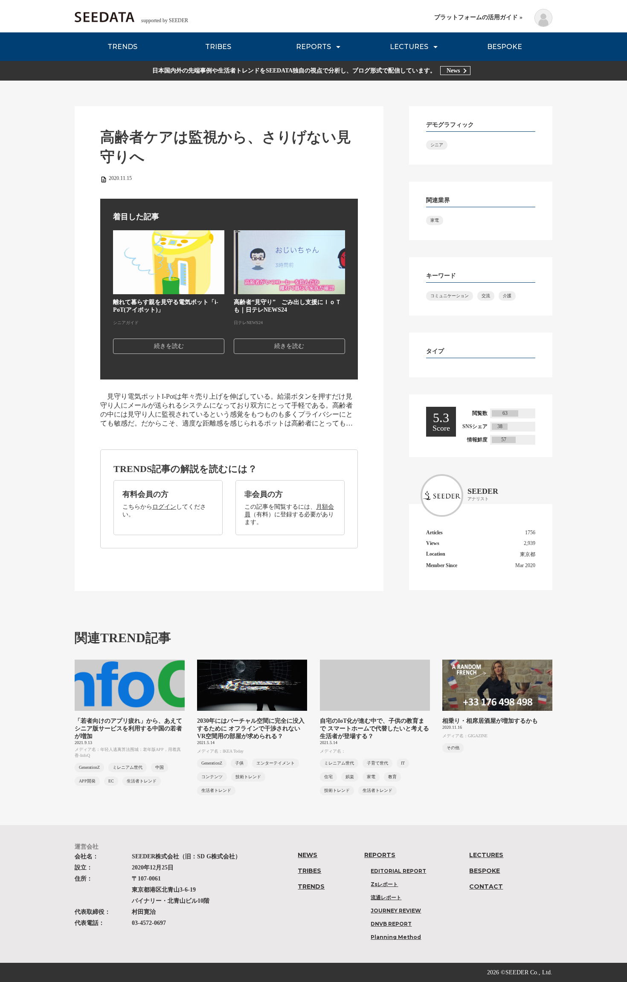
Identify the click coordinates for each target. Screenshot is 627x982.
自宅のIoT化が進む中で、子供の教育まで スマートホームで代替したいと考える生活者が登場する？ (374, 728)
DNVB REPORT (391, 924)
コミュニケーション (449, 295)
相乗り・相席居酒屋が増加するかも (490, 721)
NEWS (307, 855)
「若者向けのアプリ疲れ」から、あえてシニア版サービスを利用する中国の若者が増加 (128, 728)
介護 (507, 295)
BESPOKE (504, 47)
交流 (486, 295)
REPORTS (313, 47)
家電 (434, 220)
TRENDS (122, 47)
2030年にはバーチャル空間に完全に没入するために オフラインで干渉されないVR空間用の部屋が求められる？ (251, 728)
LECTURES (409, 47)
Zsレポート (384, 884)
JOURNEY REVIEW (396, 910)
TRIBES (218, 47)
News (453, 70)
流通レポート (386, 897)
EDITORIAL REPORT (398, 871)
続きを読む (169, 346)
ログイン (164, 507)
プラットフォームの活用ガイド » (478, 17)
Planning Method (396, 937)
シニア (436, 144)
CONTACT (486, 886)
